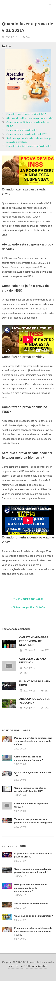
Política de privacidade (36, 966)
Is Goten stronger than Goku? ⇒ (28, 607)
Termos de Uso (15, 966)
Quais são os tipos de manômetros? (33, 916)
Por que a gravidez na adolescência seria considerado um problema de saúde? (33, 741)
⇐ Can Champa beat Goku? (28, 599)
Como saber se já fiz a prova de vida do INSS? (27, 124)
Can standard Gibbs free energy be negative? (33, 641)
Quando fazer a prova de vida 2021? (26, 114)
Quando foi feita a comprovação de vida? (28, 146)
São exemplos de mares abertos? (32, 903)
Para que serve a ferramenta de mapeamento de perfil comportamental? (30, 887)
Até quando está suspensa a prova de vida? (29, 118)
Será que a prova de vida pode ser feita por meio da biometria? (29, 140)
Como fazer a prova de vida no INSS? (26, 134)
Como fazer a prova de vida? (21, 130)
